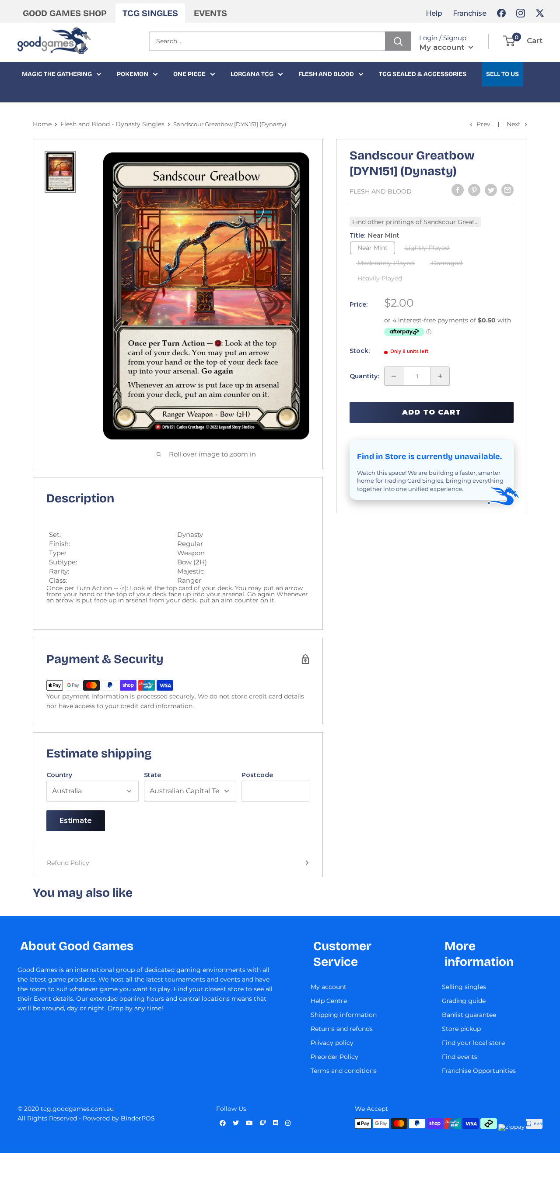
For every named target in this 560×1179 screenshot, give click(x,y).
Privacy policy (332, 1043)
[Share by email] (507, 190)
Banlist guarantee (469, 1015)
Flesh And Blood (381, 191)
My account (442, 47)
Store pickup (461, 1029)
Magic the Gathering (57, 74)
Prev (483, 124)
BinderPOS (138, 1118)
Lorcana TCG (252, 74)
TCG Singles (150, 13)
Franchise (469, 13)
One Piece (189, 74)
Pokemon (132, 74)
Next (514, 124)
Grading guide (464, 1001)
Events (210, 13)
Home (42, 124)
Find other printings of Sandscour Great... (415, 222)
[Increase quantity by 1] (440, 376)
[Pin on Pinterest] (474, 190)
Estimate (76, 820)
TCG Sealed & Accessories (422, 74)
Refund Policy (68, 863)
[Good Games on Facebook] (501, 13)
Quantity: (364, 376)
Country (59, 775)
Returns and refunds (342, 1029)
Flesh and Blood (326, 74)
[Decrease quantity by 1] (394, 376)
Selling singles (464, 987)
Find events (459, 1057)
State (152, 775)
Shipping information (344, 1015)
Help (434, 13)
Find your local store (473, 1043)
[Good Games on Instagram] (520, 13)
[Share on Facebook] (458, 190)
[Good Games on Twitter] (540, 13)
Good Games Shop (65, 13)
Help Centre (329, 1001)
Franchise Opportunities (479, 1071)
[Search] (398, 41)
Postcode (257, 775)
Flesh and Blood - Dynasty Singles (112, 124)
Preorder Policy (334, 1057)
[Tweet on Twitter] (491, 190)
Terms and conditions (344, 1071)
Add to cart (431, 412)
